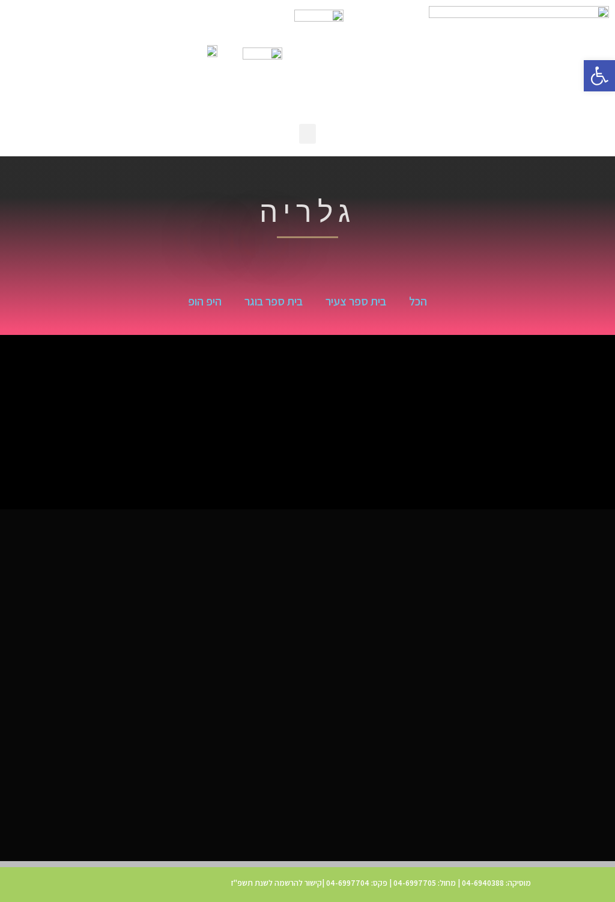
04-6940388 (483, 882)
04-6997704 (347, 882)
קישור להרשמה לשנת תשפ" (278, 882)
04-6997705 (414, 882)
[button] (599, 75)
